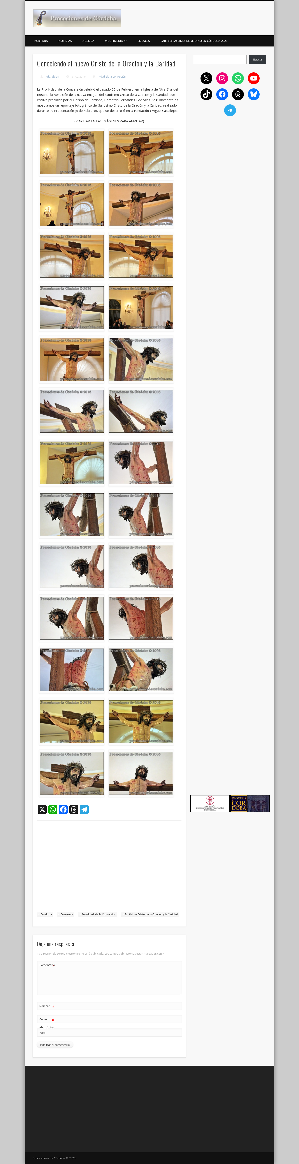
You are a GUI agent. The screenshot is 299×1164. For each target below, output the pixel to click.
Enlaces (144, 41)
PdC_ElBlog (52, 76)
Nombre (47, 1006)
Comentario (47, 965)
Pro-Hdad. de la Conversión (99, 914)
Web (42, 1033)
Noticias (65, 41)
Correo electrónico (47, 1023)
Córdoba (46, 914)
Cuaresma (66, 914)
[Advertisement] (109, 868)
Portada (41, 41)
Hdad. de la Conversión (112, 76)
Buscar (257, 59)
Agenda (88, 41)
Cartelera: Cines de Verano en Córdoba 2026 (193, 41)
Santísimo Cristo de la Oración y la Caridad (151, 914)
